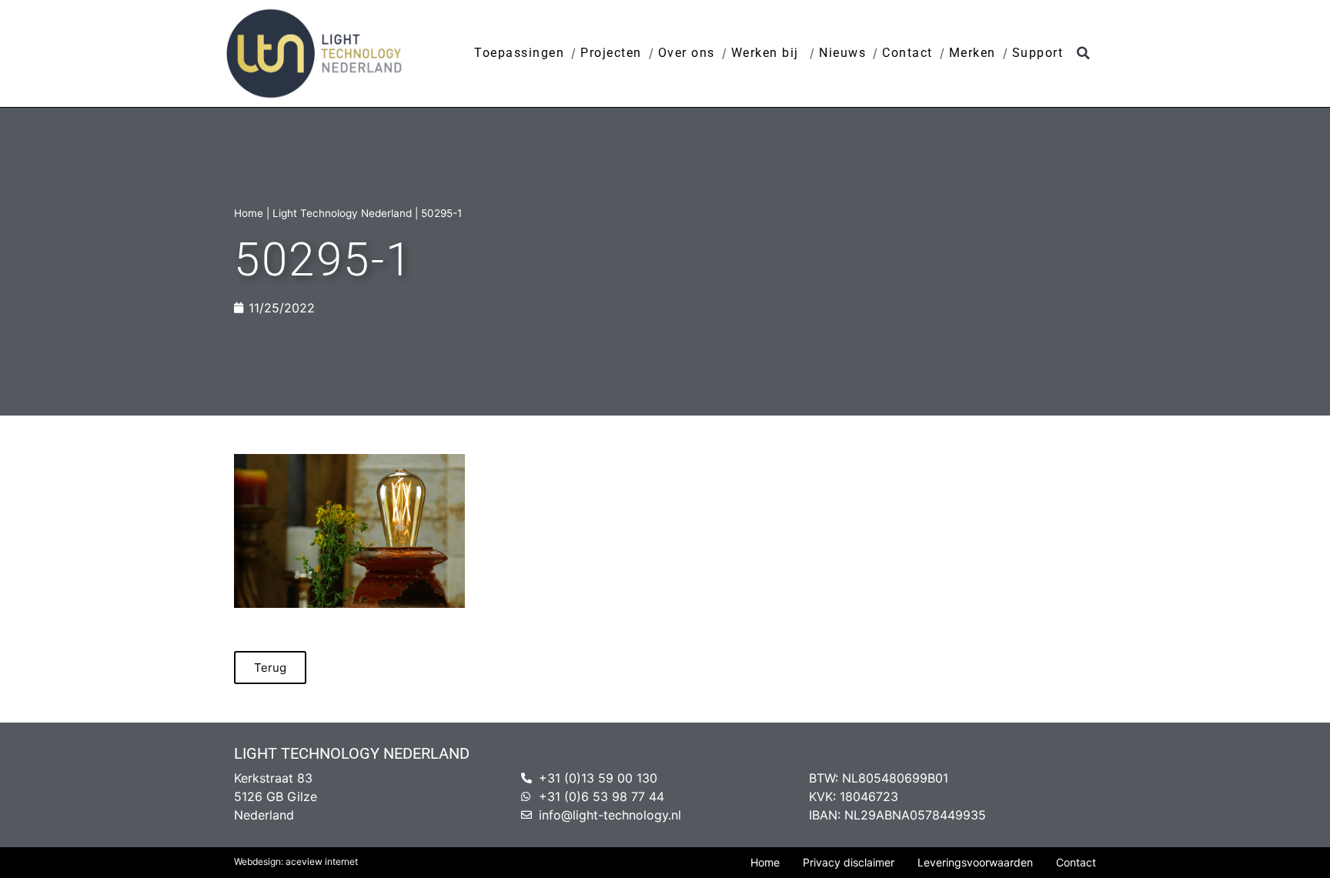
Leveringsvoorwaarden (975, 862)
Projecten (611, 52)
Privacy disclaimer (848, 862)
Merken (972, 52)
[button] (1083, 53)
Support (1038, 52)
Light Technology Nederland (342, 213)
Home (248, 213)
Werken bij (767, 52)
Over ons (686, 52)
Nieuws (842, 52)
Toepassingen (519, 52)
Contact (907, 52)
